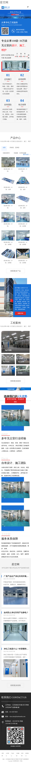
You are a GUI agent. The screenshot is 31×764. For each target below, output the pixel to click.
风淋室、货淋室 (14, 147)
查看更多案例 (15, 381)
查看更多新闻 (15, 685)
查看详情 (20, 313)
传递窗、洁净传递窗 (20, 153)
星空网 (4, 2)
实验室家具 (6, 153)
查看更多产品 (15, 271)
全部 (4, 147)
